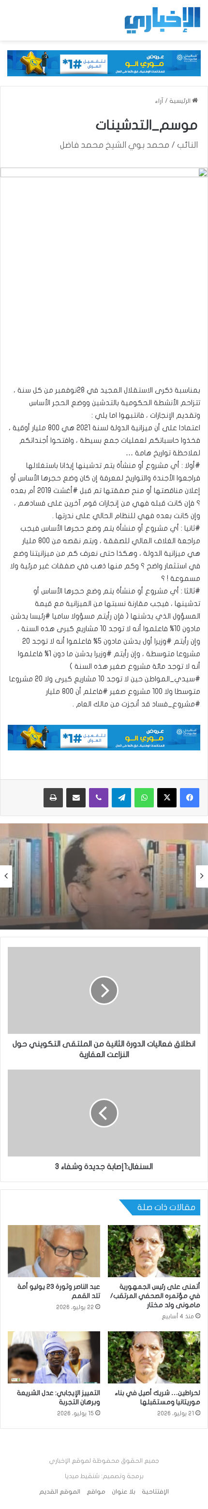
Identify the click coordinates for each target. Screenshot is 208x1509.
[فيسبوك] (189, 797)
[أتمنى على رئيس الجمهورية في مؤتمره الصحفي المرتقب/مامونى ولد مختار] (154, 1251)
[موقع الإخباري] (162, 20)
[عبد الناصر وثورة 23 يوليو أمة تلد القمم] (54, 1251)
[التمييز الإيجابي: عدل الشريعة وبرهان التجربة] (54, 1357)
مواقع (96, 1491)
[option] (104, 876)
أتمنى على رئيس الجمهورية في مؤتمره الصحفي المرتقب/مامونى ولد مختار (155, 1296)
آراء (159, 101)
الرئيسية (180, 101)
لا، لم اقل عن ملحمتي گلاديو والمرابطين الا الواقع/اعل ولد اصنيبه (111, 902)
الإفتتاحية (155, 1491)
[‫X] (167, 797)
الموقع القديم (59, 1491)
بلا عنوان (123, 1491)
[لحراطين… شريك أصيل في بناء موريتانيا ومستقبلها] (154, 1357)
